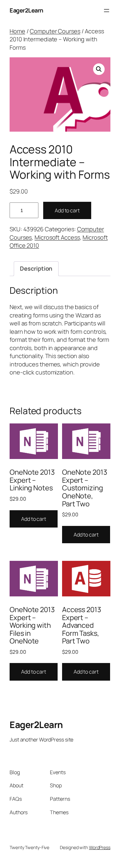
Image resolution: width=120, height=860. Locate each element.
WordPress (99, 847)
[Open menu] (106, 10)
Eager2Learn (26, 10)
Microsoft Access (57, 237)
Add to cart (67, 210)
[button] (99, 69)
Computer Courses (55, 31)
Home (17, 31)
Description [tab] (36, 268)
